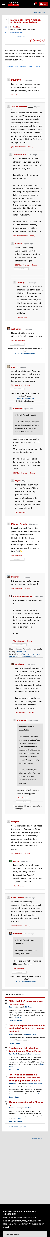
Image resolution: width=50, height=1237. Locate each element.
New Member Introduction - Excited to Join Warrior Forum (25, 1049)
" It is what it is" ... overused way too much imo (26, 1002)
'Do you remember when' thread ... (26, 1103)
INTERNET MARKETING (14, 32)
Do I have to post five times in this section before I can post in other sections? (27, 1028)
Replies (12, 1020)
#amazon (9, 66)
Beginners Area (30, 1034)
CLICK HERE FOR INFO (25, 353)
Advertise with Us (39, 12)
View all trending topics (15, 1126)
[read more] (19, 1017)
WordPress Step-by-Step (25, 398)
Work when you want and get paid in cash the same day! (25, 655)
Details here (21, 651)
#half (31, 66)
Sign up (43, 4)
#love (38, 66)
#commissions (20, 66)
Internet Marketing (34, 1083)
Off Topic (28, 1007)
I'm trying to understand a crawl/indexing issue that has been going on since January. (24, 1077)
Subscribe (21, 36)
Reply (11, 1043)
